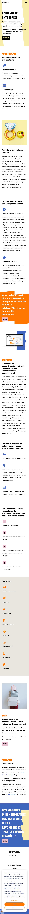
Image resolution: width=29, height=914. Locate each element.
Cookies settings (14, 900)
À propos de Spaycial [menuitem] (14, 865)
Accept (14, 904)
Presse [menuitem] (15, 868)
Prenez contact (12, 794)
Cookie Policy (17, 888)
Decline (14, 907)
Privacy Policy (7, 888)
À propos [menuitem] (15, 862)
